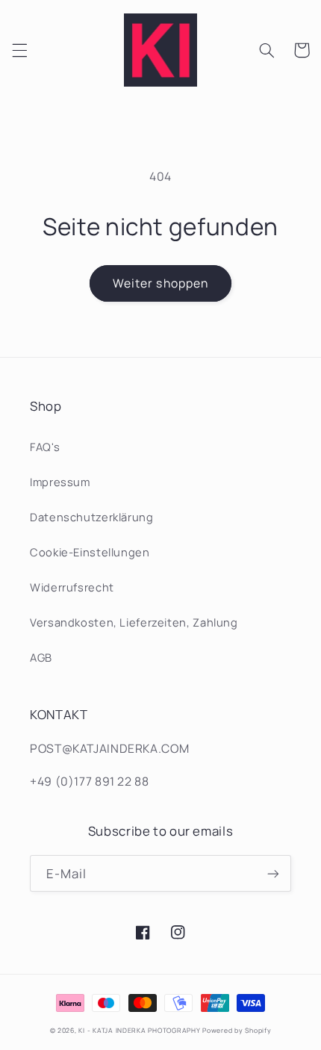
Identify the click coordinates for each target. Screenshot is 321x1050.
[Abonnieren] (273, 873)
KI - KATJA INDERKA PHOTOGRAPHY (139, 1030)
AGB (41, 657)
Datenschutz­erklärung (92, 516)
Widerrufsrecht (72, 587)
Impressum (60, 481)
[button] (19, 50)
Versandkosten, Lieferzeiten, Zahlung (134, 622)
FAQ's (45, 446)
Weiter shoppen (160, 283)
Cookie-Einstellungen (90, 551)
